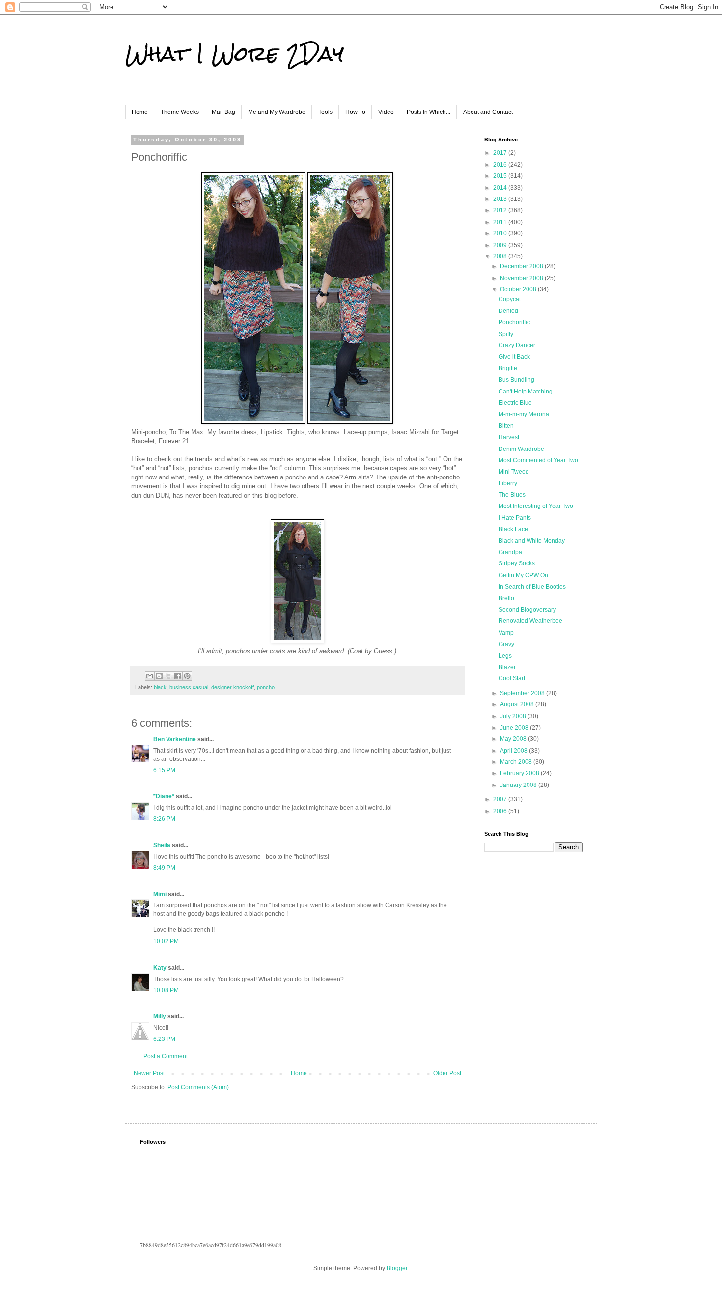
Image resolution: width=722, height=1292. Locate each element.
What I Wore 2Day (234, 53)
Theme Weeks (180, 112)
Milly (159, 1016)
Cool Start (512, 678)
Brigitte (508, 368)
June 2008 (515, 727)
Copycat (510, 299)
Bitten (506, 425)
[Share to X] (168, 676)
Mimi (160, 894)
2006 (500, 811)
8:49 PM (164, 867)
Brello (506, 598)
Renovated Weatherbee (530, 621)
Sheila (161, 845)
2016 (500, 164)
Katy (160, 967)
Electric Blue (515, 402)
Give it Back (514, 356)
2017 (500, 152)
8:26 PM (164, 818)
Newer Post (149, 1073)
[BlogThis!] (159, 676)
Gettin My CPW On (523, 575)
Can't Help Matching (526, 391)
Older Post (447, 1073)
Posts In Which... (428, 112)
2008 (500, 256)
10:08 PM (166, 990)
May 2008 (514, 738)
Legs (505, 655)
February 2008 (520, 773)
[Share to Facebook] (178, 676)
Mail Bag (223, 112)
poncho (266, 687)
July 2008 (514, 716)
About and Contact (488, 112)
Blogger (397, 1268)
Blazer (507, 667)
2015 (500, 175)
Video (386, 112)
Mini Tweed (514, 471)
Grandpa (510, 552)
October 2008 (519, 289)
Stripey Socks (517, 563)
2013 (500, 199)
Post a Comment (165, 1056)
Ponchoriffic (514, 322)
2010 (500, 233)
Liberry (508, 483)
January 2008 (519, 785)
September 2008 (523, 693)
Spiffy (506, 334)
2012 (500, 210)
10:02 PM (166, 941)
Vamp (506, 632)
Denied (508, 311)
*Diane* (163, 796)
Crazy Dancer (517, 345)
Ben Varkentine (174, 739)
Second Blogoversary (527, 609)
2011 (500, 222)
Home (140, 112)
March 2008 (516, 761)
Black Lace (513, 529)
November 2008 (522, 278)
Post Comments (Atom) (198, 1087)
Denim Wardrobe (521, 449)
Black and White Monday (532, 540)
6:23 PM (164, 1039)
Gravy (506, 644)
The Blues (512, 494)
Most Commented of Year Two (538, 460)
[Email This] (150, 676)
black (160, 687)
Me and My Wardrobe (276, 112)
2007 (500, 799)
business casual (188, 687)
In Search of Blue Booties (532, 586)
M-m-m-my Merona (524, 414)
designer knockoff (232, 687)
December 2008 (522, 266)
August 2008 (517, 704)
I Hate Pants (515, 517)
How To (355, 112)
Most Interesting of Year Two (536, 506)
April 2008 (514, 750)
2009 (500, 245)
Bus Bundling (516, 379)
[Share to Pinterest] (187, 676)
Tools (325, 112)
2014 (500, 187)
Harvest (509, 437)
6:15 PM (164, 770)
